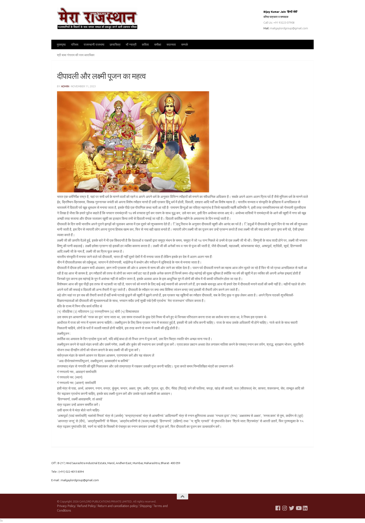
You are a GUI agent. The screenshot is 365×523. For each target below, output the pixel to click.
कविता (145, 44)
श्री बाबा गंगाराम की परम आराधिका (75, 55)
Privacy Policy (66, 506)
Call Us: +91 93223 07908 (278, 22)
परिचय (74, 44)
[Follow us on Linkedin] (305, 508)
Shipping (145, 506)
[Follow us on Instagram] (284, 508)
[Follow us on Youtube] (298, 508)
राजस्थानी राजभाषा (94, 44)
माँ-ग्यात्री (131, 44)
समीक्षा (157, 44)
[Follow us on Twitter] (291, 508)
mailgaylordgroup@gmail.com (289, 28)
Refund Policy (86, 506)
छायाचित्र (115, 44)
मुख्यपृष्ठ (61, 44)
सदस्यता (171, 44)
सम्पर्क (184, 44)
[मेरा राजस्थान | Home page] (97, 18)
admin (65, 86)
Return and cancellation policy (118, 506)
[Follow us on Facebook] (278, 508)
